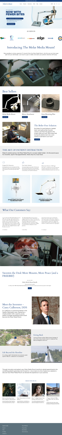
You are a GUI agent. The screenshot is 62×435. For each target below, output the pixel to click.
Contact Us (4, 433)
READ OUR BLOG (31, 381)
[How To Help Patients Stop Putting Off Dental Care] (38, 389)
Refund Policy (24, 429)
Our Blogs (4, 431)
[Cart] (59, 3)
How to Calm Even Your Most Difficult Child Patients (8, 398)
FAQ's (3, 429)
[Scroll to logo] (50, 38)
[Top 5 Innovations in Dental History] (23, 389)
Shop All (3, 427)
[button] (57, 3)
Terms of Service (25, 431)
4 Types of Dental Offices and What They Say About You (52, 399)
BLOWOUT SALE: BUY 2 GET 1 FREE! (31, 0)
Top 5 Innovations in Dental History (23, 398)
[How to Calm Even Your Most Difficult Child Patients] (9, 389)
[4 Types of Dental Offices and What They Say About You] (53, 389)
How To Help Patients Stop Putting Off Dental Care (38, 398)
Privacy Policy (24, 427)
